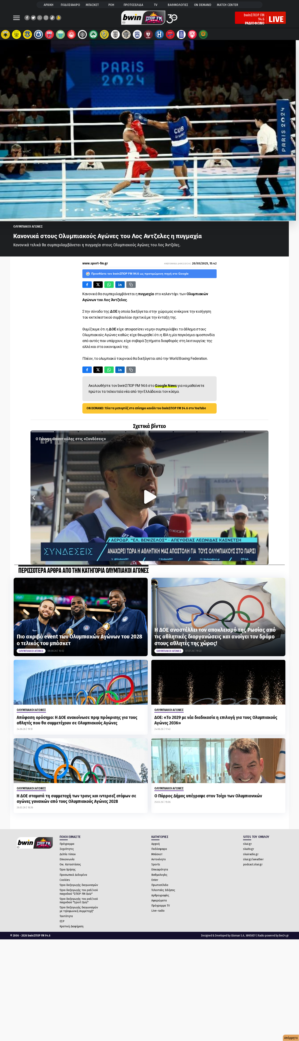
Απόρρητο (291, 1038)
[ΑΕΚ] (5, 34)
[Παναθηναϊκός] (93, 34)
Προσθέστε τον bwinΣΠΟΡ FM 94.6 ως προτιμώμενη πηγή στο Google (140, 273)
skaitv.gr (248, 849)
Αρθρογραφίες (160, 895)
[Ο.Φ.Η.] (82, 34)
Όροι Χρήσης (68, 869)
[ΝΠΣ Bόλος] (49, 34)
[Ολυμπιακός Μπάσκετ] (192, 34)
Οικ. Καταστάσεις (70, 864)
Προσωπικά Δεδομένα (73, 875)
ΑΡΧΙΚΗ (48, 5)
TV (155, 5)
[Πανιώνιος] (170, 34)
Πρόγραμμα (67, 844)
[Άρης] (16, 34)
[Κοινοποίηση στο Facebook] (87, 284)
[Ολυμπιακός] (71, 34)
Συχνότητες (67, 849)
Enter (154, 880)
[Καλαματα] (126, 34)
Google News (166, 385)
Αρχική (155, 844)
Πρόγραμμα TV (160, 905)
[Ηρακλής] (159, 34)
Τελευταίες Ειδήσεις (163, 890)
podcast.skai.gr (253, 864)
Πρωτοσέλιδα (159, 885)
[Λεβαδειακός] (60, 34)
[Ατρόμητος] (38, 34)
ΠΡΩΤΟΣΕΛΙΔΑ (133, 5)
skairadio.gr (251, 854)
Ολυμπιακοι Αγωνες (28, 226)
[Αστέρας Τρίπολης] (27, 34)
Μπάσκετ (157, 854)
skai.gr (247, 844)
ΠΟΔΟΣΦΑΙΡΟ (70, 5)
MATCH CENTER (227, 5)
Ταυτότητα (66, 916)
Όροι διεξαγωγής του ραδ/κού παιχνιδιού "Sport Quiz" (79, 900)
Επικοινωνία (67, 859)
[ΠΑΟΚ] (115, 34)
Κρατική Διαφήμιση (71, 926)
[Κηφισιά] (137, 34)
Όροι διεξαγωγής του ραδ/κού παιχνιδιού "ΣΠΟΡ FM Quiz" (79, 891)
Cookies (65, 880)
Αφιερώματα (159, 900)
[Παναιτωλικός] (104, 34)
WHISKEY (251, 935)
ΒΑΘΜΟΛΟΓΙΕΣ (178, 5)
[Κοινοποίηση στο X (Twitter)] (98, 284)
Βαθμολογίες (159, 875)
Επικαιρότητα (159, 869)
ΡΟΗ (111, 5)
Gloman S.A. (238, 935)
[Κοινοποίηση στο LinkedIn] (120, 284)
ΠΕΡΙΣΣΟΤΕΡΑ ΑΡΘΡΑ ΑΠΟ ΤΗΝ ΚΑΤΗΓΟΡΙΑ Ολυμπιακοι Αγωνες (83, 571)
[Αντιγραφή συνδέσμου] (131, 284)
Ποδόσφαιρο (159, 849)
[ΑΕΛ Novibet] (148, 34)
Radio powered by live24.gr (273, 935)
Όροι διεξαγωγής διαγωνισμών (79, 885)
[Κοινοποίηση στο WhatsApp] (109, 284)
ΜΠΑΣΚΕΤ (92, 5)
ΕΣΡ (62, 921)
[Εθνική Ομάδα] (181, 34)
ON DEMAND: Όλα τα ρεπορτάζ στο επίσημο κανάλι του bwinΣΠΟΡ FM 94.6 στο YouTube (146, 408)
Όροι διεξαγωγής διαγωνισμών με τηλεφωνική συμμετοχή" (79, 909)
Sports (155, 864)
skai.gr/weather (253, 859)
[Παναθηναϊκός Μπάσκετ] (203, 34)
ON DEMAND (202, 5)
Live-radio (158, 910)
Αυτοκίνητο (158, 859)
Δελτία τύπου (68, 854)
